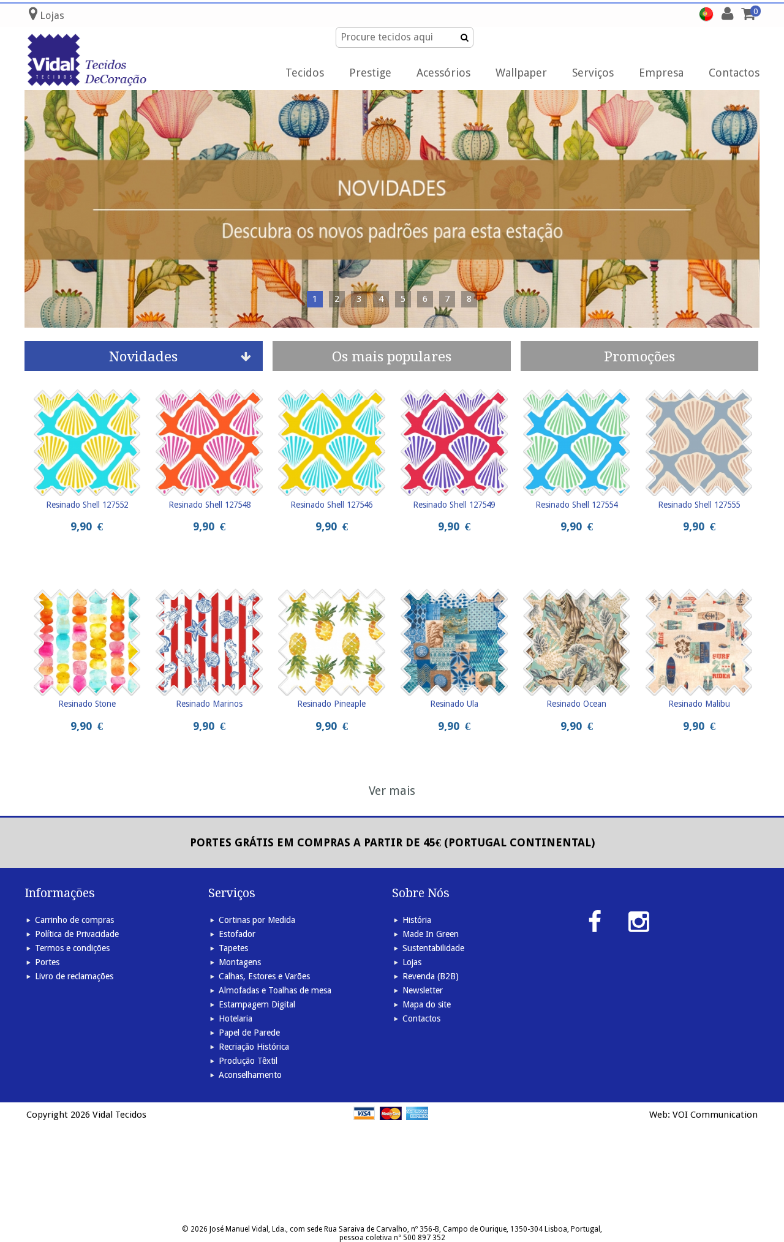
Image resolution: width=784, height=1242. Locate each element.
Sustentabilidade (433, 948)
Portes (47, 962)
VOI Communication (715, 1114)
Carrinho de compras (74, 920)
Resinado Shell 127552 (87, 505)
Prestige (370, 72)
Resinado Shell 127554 (576, 505)
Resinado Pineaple (331, 704)
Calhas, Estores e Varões (264, 976)
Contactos (734, 72)
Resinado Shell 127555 (699, 505)
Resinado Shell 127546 (331, 505)
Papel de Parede (249, 1032)
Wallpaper (521, 72)
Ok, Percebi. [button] (715, 22)
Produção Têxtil (248, 1061)
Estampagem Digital (257, 1004)
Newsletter (422, 990)
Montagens (240, 962)
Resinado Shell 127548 (209, 505)
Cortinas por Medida (257, 920)
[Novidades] (392, 209)
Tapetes (233, 948)
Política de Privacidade (77, 934)
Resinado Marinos (209, 704)
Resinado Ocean (576, 704)
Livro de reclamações (74, 976)
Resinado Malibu (699, 704)
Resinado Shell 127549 (454, 505)
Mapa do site (426, 1004)
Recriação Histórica (254, 1047)
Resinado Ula (454, 704)
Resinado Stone (87, 704)
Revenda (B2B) (430, 976)
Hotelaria (235, 1018)
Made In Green (430, 934)
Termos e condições (72, 948)
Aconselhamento (250, 1075)
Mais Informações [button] (529, 22)
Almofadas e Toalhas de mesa (275, 990)
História (416, 920)
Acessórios (443, 72)
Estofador (237, 934)
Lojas (411, 962)
